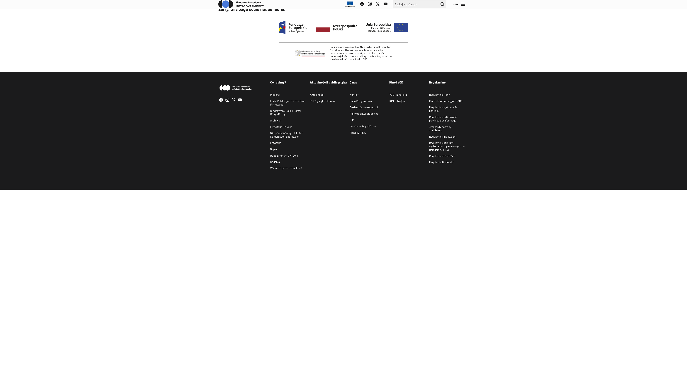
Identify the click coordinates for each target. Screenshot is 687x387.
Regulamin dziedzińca (442, 156)
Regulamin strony (439, 94)
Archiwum (276, 120)
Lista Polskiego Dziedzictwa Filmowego (287, 102)
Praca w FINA (358, 132)
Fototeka (275, 142)
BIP (352, 119)
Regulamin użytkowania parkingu (443, 109)
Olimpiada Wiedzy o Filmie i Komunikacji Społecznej (286, 134)
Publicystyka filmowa (322, 101)
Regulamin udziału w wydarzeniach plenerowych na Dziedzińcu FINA (447, 146)
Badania (275, 161)
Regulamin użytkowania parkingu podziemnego (443, 118)
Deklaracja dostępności (364, 107)
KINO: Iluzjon (397, 101)
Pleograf (275, 94)
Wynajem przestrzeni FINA (286, 168)
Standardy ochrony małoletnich (440, 128)
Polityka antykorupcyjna (364, 113)
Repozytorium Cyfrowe (284, 155)
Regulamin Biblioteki (441, 162)
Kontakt (354, 94)
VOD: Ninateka (398, 94)
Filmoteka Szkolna (281, 126)
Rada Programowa (361, 101)
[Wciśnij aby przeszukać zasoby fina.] (442, 4)
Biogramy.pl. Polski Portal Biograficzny (285, 112)
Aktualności (317, 94)
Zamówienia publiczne (363, 126)
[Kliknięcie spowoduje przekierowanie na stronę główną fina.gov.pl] (241, 4)
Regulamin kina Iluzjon (442, 136)
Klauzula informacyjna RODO (445, 101)
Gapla (273, 149)
